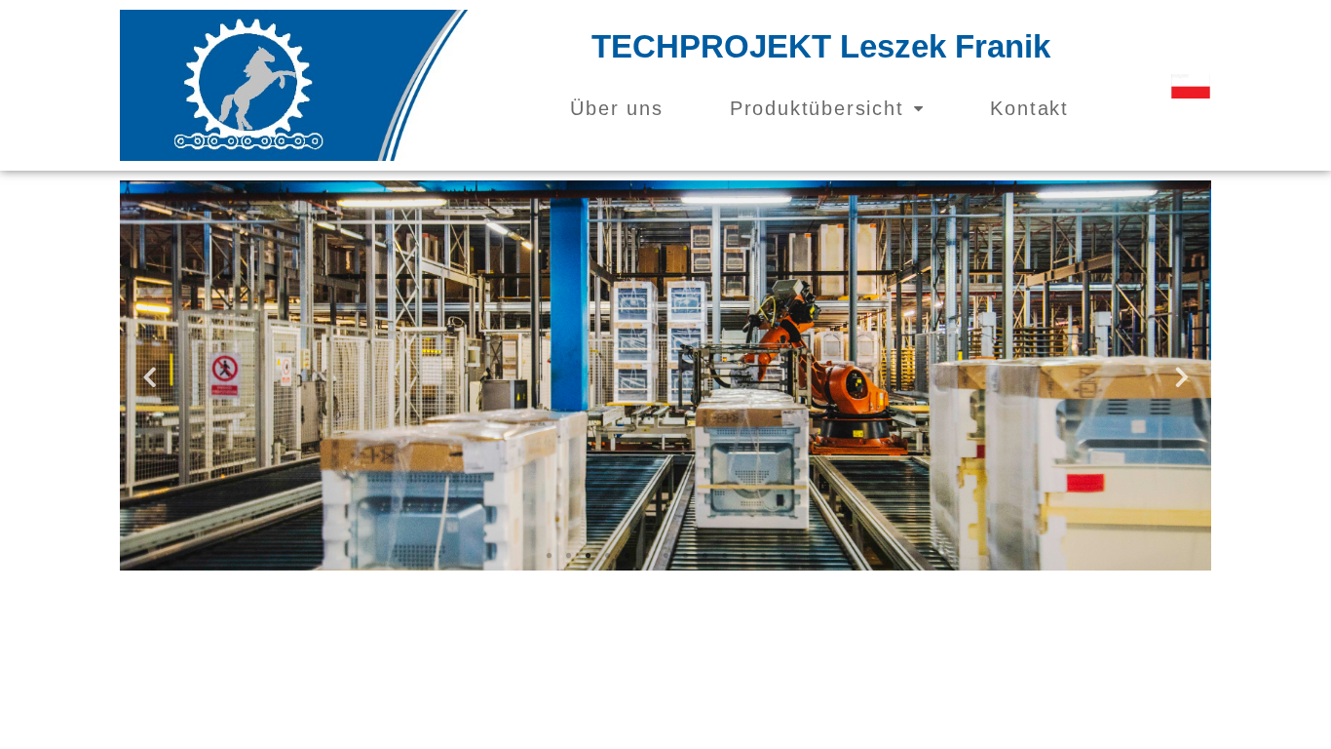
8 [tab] (685, 556)
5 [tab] (626, 556)
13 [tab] (782, 556)
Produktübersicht (817, 108)
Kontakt (1029, 108)
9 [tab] (704, 556)
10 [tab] (724, 556)
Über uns (616, 108)
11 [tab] (743, 556)
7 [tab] (665, 556)
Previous (149, 376)
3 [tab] (587, 556)
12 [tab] (763, 556)
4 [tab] (607, 556)
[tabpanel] (665, 375)
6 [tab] (646, 556)
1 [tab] (548, 556)
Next (1182, 376)
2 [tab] (568, 556)
